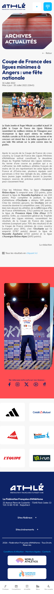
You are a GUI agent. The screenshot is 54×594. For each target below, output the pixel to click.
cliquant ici (31, 253)
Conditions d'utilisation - (14, 551)
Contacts (46, 551)
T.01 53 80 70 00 (10, 505)
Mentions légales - (33, 551)
